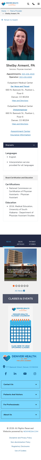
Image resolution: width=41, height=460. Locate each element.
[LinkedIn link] (15, 374)
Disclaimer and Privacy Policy (20, 438)
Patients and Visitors (13, 394)
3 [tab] (19, 286)
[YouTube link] (24, 374)
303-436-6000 (25, 77)
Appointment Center (20, 131)
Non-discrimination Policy (20, 442)
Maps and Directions (20, 100)
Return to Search (10, 20)
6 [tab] (27, 286)
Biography (10, 145)
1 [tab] (14, 286)
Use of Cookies (20, 451)
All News (19, 291)
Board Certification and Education (19, 178)
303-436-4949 (28, 74)
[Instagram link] (35, 374)
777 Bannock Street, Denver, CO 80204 (21, 367)
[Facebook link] (6, 374)
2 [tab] (16, 286)
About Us (8, 414)
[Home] (10, 4)
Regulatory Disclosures (21, 446)
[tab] (9, 241)
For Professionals (11, 404)
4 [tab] (22, 286)
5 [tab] (25, 286)
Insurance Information (20, 134)
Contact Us (8, 384)
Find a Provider (16, 11)
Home (3, 11)
